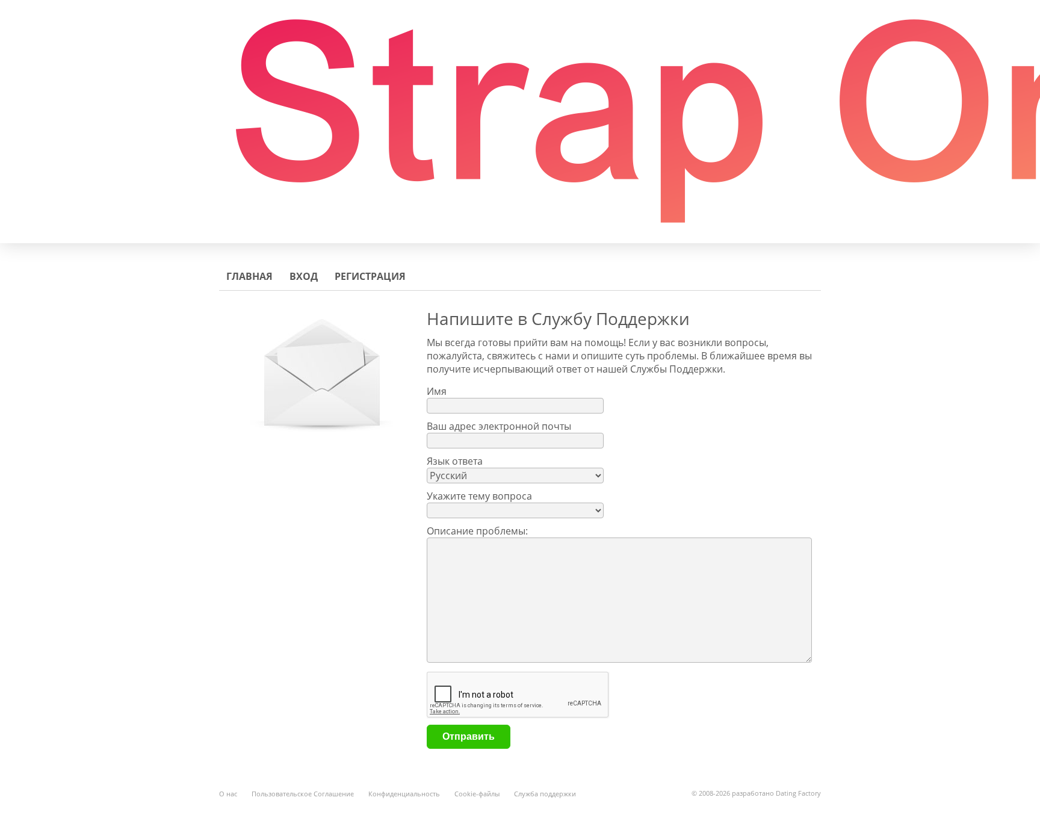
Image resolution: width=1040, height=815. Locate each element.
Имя (437, 391)
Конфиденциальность (404, 793)
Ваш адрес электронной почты (499, 426)
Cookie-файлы (477, 793)
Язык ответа (455, 461)
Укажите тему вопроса (479, 496)
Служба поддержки (545, 793)
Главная (249, 276)
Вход (303, 276)
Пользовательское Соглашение (303, 793)
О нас (228, 793)
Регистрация (370, 276)
